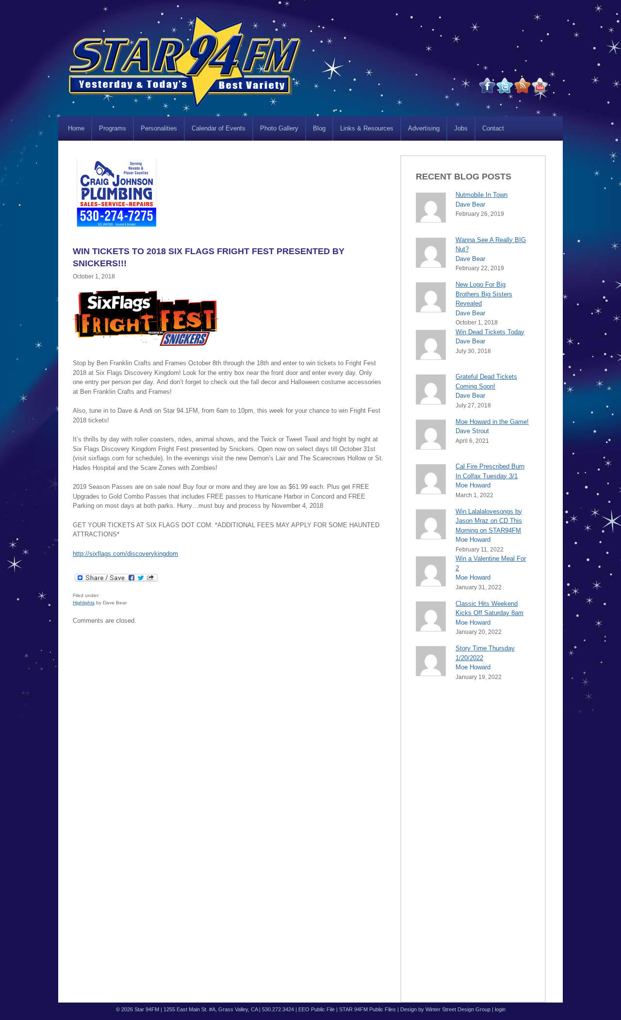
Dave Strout (472, 431)
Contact (493, 128)
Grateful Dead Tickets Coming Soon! (486, 381)
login (500, 1009)
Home (76, 128)
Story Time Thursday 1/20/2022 (485, 653)
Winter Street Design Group (457, 1009)
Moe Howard (473, 485)
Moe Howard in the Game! (492, 421)
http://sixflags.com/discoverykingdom (125, 553)
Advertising (424, 128)
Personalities (159, 128)
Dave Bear (470, 204)
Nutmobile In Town (481, 194)
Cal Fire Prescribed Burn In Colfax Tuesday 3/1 (490, 471)
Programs (112, 128)
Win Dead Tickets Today (490, 332)
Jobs (461, 128)
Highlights (84, 602)
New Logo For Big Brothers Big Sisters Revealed (484, 294)
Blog (319, 128)
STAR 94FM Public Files (367, 1009)
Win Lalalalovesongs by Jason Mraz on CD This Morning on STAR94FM (489, 521)
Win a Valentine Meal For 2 (491, 563)
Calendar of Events (218, 128)
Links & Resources (366, 128)
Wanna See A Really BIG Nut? (491, 244)
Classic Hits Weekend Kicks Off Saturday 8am (489, 608)
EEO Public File (316, 1009)
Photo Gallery (279, 128)
